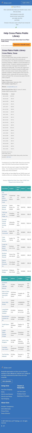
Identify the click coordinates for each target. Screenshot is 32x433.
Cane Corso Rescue (4, 239)
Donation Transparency (7, 406)
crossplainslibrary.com (12, 86)
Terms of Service (5, 413)
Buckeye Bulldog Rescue (4, 255)
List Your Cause (21, 391)
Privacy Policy (5, 411)
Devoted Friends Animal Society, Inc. (4, 223)
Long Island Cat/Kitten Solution (5, 311)
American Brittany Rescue (4, 207)
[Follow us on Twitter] (1, 426)
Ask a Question (6, 381)
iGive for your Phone (6, 396)
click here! (8, 157)
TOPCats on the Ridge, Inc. (5, 214)
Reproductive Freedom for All (5, 318)
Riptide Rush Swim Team (13, 180)
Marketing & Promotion (23, 396)
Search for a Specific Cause (22, 44)
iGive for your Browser (7, 394)
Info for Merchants (6, 408)
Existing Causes (21, 394)
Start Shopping (5, 398)
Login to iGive (26, 2)
